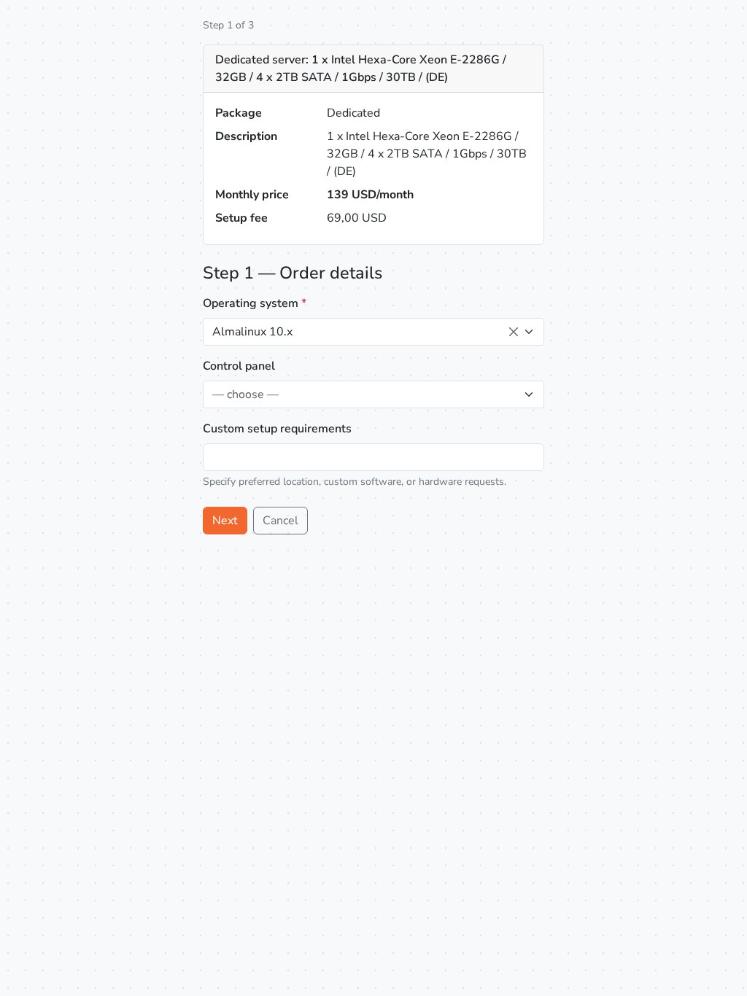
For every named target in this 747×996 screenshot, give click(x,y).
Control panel (239, 366)
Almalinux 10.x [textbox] (252, 332)
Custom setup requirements (277, 429)
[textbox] (364, 394)
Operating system (254, 303)
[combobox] (373, 332)
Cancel (280, 521)
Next (225, 521)
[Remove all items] (513, 331)
